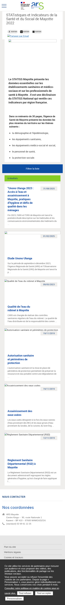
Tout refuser (25, 593)
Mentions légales (12, 552)
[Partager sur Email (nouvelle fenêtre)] (18, 36)
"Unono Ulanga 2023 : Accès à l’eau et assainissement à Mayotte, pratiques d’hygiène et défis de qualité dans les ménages (21, 199)
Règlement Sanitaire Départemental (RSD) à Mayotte (22, 463)
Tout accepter (44, 593)
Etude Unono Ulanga (20, 258)
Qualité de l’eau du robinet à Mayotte (19, 308)
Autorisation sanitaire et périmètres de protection (21, 359)
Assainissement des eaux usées (20, 412)
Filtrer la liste (32, 168)
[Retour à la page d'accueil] (37, 5)
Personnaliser (14, 598)
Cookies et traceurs (13, 557)
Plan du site (10, 547)
